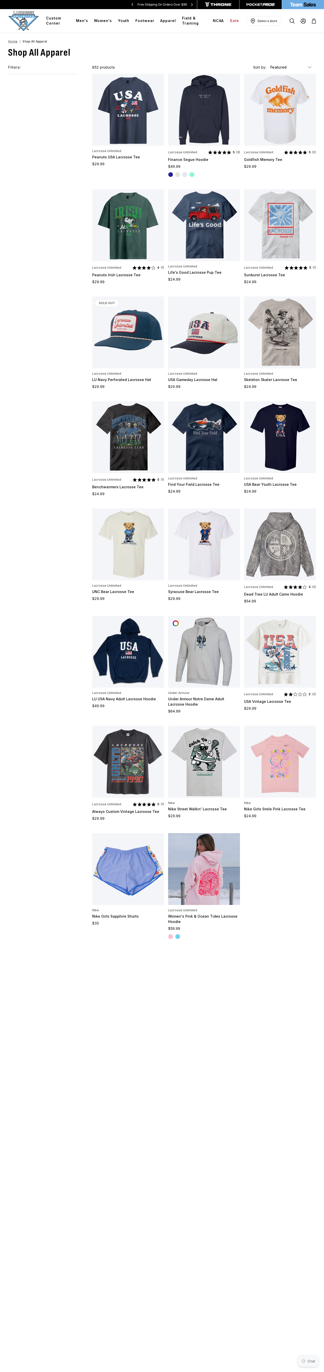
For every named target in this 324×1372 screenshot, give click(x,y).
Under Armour (179, 693)
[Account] (303, 21)
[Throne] (218, 4)
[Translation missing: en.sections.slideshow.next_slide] (192, 5)
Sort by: (260, 67)
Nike (171, 803)
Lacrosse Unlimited (106, 151)
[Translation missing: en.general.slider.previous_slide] (132, 5)
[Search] (292, 21)
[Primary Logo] (23, 21)
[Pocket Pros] (261, 4)
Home (12, 41)
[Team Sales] (303, 4)
